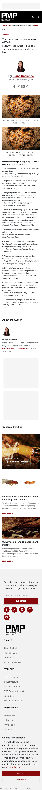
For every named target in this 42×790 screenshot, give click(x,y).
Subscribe (21, 601)
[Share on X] (19, 86)
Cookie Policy (13, 767)
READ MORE (7, 513)
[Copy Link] (27, 86)
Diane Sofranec (23, 76)
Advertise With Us (12, 662)
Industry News (11, 682)
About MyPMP (11, 648)
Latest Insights (11, 677)
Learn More (21, 779)
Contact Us (9, 657)
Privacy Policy (4, 789)
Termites (6, 34)
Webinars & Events (13, 700)
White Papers (10, 725)
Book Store (9, 696)
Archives (8, 729)
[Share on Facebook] (14, 86)
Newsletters (9, 715)
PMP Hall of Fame (12, 686)
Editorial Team (10, 653)
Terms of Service (15, 789)
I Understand (21, 773)
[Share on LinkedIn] (23, 86)
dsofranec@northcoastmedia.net (16, 348)
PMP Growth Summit (14, 691)
